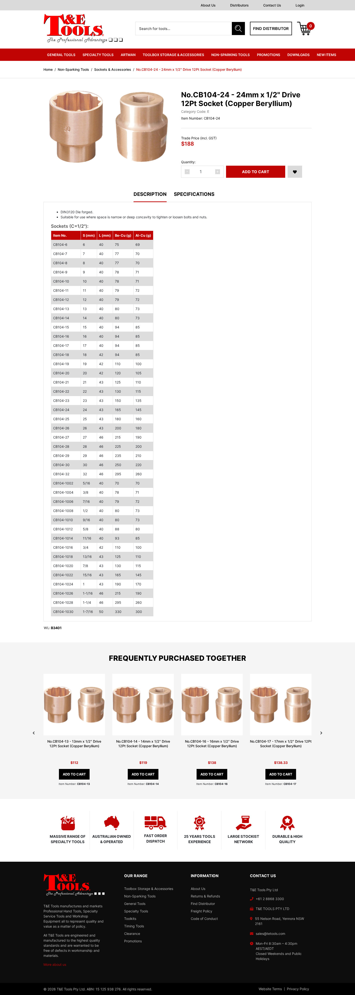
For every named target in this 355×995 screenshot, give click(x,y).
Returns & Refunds (205, 896)
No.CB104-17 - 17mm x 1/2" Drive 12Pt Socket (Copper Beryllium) (281, 743)
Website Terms (270, 989)
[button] (295, 172)
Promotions (268, 55)
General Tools (134, 904)
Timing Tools (134, 926)
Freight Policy (201, 911)
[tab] (154, 197)
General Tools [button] (61, 55)
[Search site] (238, 28)
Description (150, 194)
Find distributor (271, 28)
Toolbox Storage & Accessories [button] (173, 55)
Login (300, 5)
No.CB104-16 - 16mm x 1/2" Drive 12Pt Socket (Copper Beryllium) (212, 743)
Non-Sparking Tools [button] (230, 55)
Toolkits (130, 919)
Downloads (298, 55)
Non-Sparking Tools (140, 896)
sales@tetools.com (270, 933)
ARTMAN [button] (128, 55)
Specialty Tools (136, 911)
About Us (208, 5)
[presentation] (34, 732)
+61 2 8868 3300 (270, 899)
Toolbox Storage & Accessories (148, 889)
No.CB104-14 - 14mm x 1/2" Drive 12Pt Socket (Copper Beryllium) (143, 743)
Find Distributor (203, 904)
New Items (326, 55)
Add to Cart (255, 171)
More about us (54, 964)
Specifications (194, 194)
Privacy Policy (298, 989)
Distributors (239, 5)
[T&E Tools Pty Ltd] (83, 28)
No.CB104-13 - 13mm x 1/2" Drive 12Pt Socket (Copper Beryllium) (74, 743)
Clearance (132, 933)
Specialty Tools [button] (98, 55)
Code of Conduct (204, 919)
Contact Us (272, 5)
